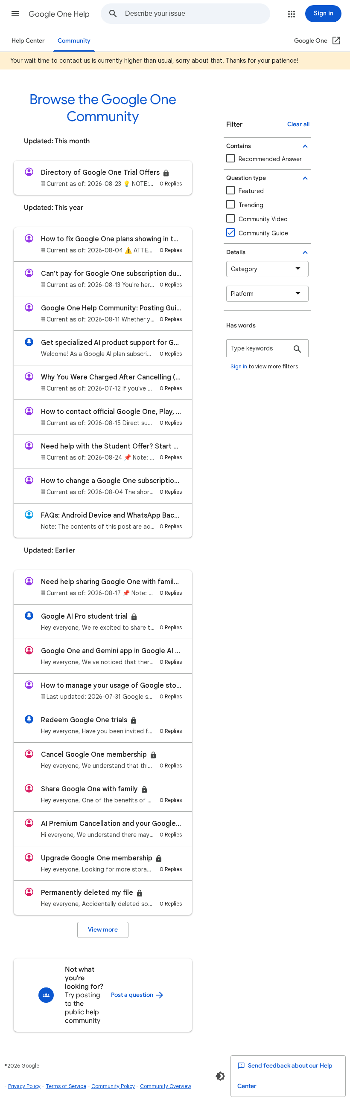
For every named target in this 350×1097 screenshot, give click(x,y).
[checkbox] (267, 219)
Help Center (28, 40)
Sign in (238, 366)
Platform (242, 294)
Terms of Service (66, 1086)
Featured (251, 191)
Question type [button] (246, 178)
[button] (15, 13)
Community (74, 40)
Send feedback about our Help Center (284, 1076)
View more (103, 929)
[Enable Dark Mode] (220, 1076)
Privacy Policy (24, 1086)
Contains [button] (238, 146)
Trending (251, 205)
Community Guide (263, 233)
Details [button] (235, 252)
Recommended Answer (270, 159)
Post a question (133, 995)
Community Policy (113, 1086)
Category (244, 269)
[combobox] (197, 13)
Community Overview (165, 1086)
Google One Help (59, 14)
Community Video (263, 219)
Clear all (298, 124)
